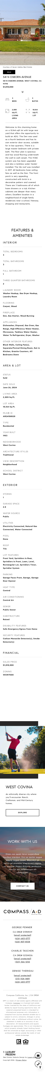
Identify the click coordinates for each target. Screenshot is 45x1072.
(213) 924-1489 (22, 979)
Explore (22, 813)
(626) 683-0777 (22, 938)
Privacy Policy (21, 1060)
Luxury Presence (34, 1057)
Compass (16, 1003)
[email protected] (22, 975)
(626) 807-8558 (22, 942)
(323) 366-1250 (22, 962)
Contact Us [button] (22, 886)
